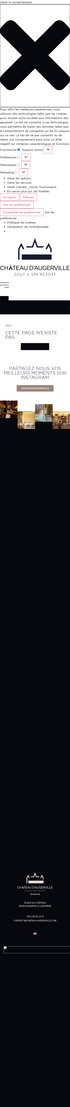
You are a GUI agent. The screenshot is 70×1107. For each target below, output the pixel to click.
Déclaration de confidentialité (27, 226)
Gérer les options (19, 178)
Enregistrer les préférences (22, 212)
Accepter (9, 197)
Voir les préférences (17, 204)
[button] (35, 55)
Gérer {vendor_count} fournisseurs (31, 187)
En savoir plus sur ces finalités (28, 191)
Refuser (28, 197)
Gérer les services (19, 182)
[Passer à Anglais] (35, 933)
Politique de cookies (21, 222)
